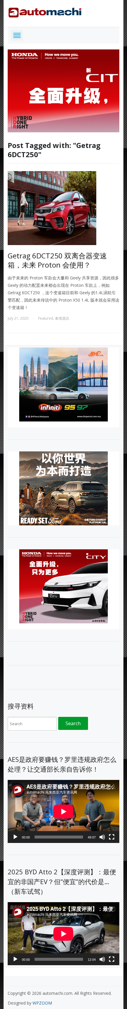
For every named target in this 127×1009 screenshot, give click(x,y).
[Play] (15, 837)
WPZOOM (42, 1003)
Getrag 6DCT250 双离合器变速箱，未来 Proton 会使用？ (57, 260)
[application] (63, 811)
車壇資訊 (62, 318)
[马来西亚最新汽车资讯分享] (45, 11)
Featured (45, 318)
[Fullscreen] (112, 837)
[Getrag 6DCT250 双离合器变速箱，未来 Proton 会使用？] (52, 207)
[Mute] (102, 837)
